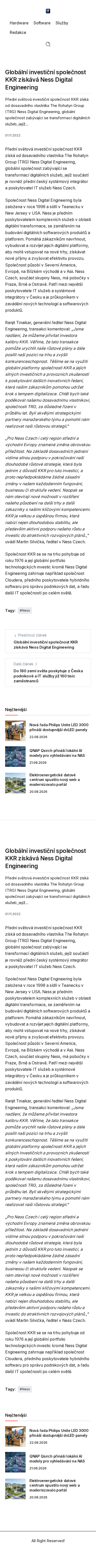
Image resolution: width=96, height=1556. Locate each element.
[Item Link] (15, 731)
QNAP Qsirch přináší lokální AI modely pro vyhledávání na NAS (57, 753)
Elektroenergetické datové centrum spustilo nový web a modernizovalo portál (54, 780)
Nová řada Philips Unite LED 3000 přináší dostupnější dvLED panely (59, 727)
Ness (26, 610)
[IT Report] (48, 10)
